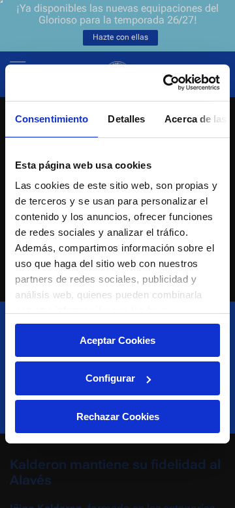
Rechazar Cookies (117, 416)
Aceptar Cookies (117, 339)
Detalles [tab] (126, 118)
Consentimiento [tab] (51, 118)
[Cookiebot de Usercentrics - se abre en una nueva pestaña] (166, 82)
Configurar (110, 378)
